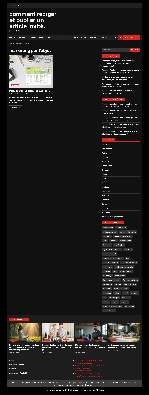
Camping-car (125, 241)
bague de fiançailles (128, 232)
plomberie (107, 293)
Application (121, 227)
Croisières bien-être (83, 368)
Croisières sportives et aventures (89, 376)
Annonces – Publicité (18, 373)
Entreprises (22, 37)
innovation (107, 267)
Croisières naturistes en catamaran (89, 365)
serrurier (134, 293)
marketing (107, 275)
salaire (117, 293)
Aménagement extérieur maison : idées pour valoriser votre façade (124, 332)
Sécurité (105, 208)
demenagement (109, 254)
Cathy (11, 94)
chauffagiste (119, 245)
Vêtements (129, 306)
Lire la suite (15, 107)
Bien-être (106, 157)
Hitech (41, 37)
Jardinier (106, 271)
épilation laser (109, 310)
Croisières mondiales (83, 371)
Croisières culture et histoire (87, 373)
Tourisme (50, 37)
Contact (104, 37)
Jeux (115, 271)
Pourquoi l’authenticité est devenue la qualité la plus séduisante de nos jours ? (58, 332)
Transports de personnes (112, 217)
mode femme (120, 275)
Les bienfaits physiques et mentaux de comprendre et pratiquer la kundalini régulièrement (118, 63)
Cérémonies (107, 166)
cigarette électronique (112, 249)
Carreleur (107, 245)
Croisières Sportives (83, 363)
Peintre (118, 284)
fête (127, 258)
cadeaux (113, 241)
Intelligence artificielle (124, 267)
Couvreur (128, 249)
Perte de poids (130, 284)
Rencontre (106, 200)
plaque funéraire (121, 289)
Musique (105, 187)
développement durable (112, 258)
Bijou (105, 241)
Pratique (33, 37)
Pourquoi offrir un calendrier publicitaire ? (31, 71)
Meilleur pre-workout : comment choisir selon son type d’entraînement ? (91, 332)
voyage (115, 302)
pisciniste (107, 289)
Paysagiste (107, 284)
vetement (126, 297)
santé (125, 293)
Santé (67, 37)
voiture (106, 302)
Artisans (84, 37)
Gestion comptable (110, 262)
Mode (60, 37)
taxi (104, 297)
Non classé (106, 191)
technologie (114, 297)
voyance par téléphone (112, 306)
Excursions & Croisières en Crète (88, 360)
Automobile (106, 153)
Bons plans (94, 37)
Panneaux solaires (130, 280)
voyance (124, 302)
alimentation (108, 227)
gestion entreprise (129, 262)
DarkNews (88, 390)
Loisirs (75, 37)
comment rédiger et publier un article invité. (32, 20)
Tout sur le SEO (131, 37)
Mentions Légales (16, 364)
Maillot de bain (126, 271)
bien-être (107, 236)
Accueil (12, 37)
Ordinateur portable (111, 280)
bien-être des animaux (123, 236)
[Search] (115, 37)
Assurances (107, 149)
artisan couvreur (110, 232)
